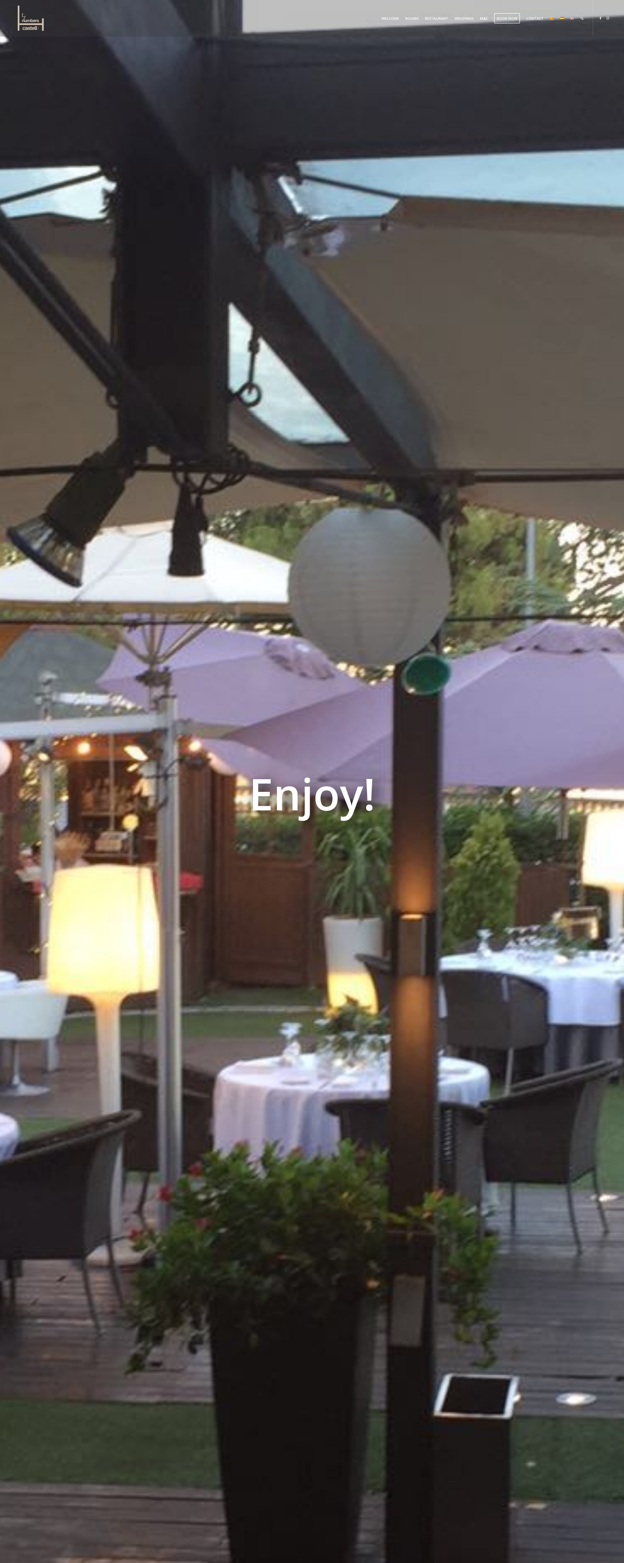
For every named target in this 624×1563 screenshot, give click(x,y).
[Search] (582, 18)
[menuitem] (390, 18)
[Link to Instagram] (608, 18)
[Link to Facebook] (600, 18)
